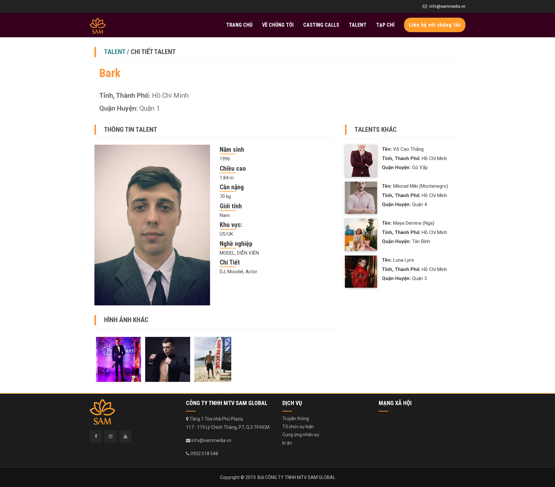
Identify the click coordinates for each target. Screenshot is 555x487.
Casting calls (321, 25)
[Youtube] (125, 436)
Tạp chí (385, 25)
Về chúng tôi (278, 25)
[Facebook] (96, 436)
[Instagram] (110, 436)
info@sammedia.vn (447, 6)
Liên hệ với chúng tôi (435, 25)
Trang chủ (239, 25)
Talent (357, 25)
